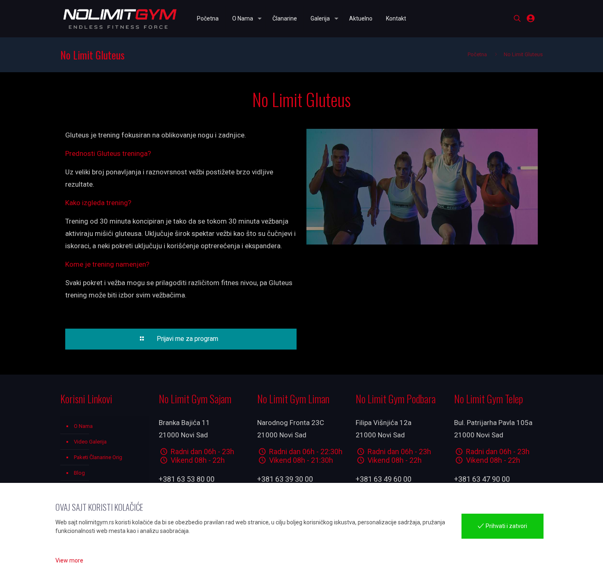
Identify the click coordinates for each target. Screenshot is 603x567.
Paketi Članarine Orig (98, 457)
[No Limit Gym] (120, 18)
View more (69, 560)
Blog (79, 473)
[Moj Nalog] (530, 18)
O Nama (83, 426)
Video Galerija (90, 442)
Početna (477, 54)
